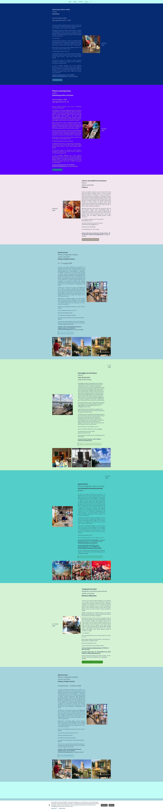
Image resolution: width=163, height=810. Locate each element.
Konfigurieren (62, 808)
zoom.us (66, 65)
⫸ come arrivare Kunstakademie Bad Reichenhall (90, 557)
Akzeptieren (104, 805)
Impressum (54, 808)
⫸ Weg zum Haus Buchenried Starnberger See (90, 444)
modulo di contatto (73, 76)
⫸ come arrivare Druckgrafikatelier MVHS (92, 662)
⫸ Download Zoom (57, 80)
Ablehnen (111, 805)
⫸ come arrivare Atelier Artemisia (90, 239)
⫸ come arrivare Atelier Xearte (66, 333)
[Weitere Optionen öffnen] (93, 2)
